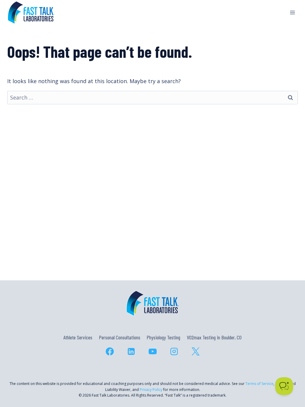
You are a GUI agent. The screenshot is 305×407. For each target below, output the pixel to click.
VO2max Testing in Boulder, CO (214, 337)
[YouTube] (152, 351)
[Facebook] (110, 351)
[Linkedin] (131, 351)
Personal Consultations (119, 337)
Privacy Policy (151, 389)
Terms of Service (259, 383)
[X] (195, 351)
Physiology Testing (163, 337)
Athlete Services (77, 337)
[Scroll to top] (289, 376)
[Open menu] (292, 12)
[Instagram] (174, 351)
